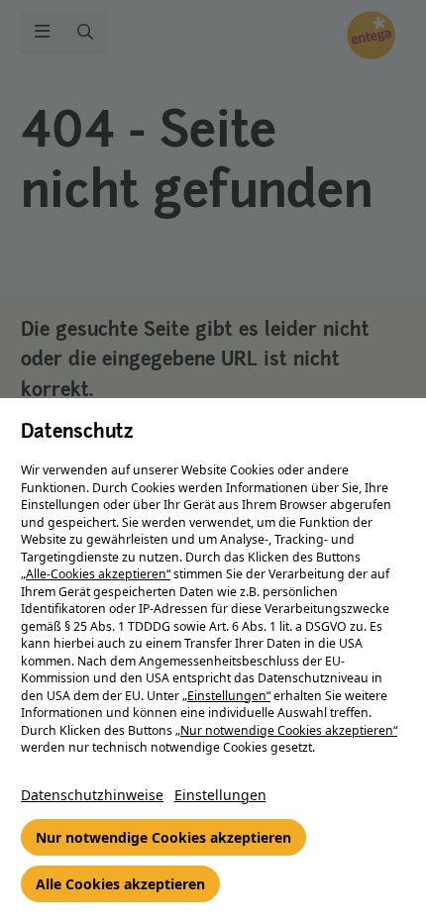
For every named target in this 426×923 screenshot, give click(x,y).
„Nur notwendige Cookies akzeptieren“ (286, 730)
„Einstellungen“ (226, 695)
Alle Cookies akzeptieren (120, 883)
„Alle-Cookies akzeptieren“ (95, 573)
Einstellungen (220, 794)
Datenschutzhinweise (92, 794)
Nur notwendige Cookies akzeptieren (163, 837)
